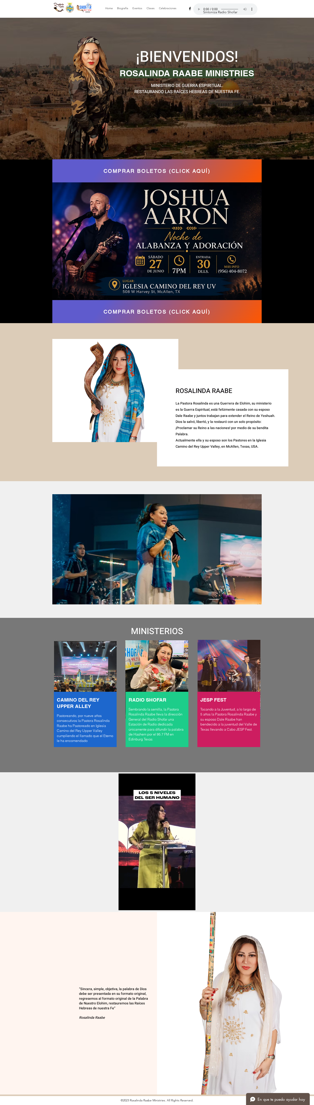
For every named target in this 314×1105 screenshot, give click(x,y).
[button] (157, 549)
